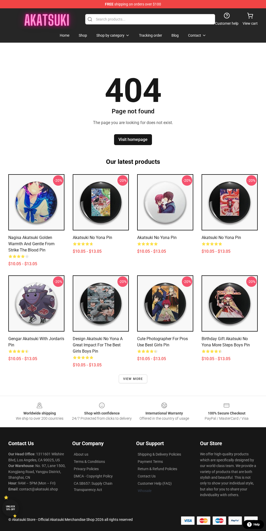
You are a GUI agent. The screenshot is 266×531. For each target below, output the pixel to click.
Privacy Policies (86, 469)
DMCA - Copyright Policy (93, 476)
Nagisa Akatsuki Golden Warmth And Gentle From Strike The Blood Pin (31, 243)
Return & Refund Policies (157, 469)
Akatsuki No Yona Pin (157, 237)
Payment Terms (150, 461)
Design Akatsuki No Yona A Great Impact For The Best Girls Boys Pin (98, 345)
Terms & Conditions (89, 461)
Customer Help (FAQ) (155, 483)
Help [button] (257, 524)
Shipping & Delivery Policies (159, 454)
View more (133, 379)
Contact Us (147, 476)
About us (81, 454)
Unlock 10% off (10, 508)
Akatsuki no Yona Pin (92, 237)
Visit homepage (133, 139)
